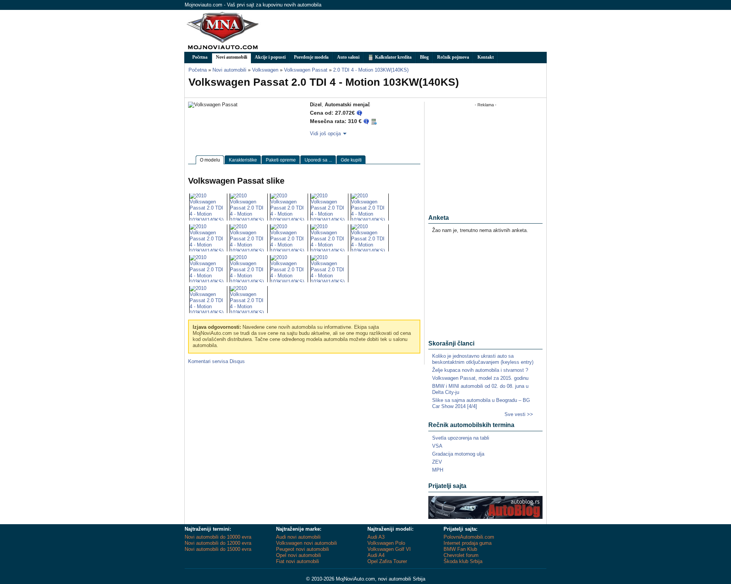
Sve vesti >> (518, 414)
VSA (437, 446)
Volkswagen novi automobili (306, 543)
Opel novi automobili (298, 555)
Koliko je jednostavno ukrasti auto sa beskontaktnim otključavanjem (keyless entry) (482, 359)
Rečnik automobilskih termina (471, 425)
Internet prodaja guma (468, 543)
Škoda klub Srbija (463, 561)
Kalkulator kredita (393, 57)
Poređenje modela (311, 57)
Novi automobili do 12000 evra (218, 543)
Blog (424, 57)
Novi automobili (231, 57)
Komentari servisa (216, 361)
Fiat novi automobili (297, 561)
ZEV (437, 462)
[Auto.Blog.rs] (485, 517)
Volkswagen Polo (386, 543)
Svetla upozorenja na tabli (460, 438)
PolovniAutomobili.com (469, 537)
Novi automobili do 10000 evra (218, 537)
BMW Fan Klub (460, 549)
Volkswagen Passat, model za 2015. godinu (480, 378)
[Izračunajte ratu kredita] (374, 121)
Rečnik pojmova (453, 57)
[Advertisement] (407, 31)
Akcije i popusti (270, 57)
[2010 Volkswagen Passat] (208, 220)
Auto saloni (348, 57)
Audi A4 (376, 555)
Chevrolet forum (461, 555)
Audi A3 (376, 537)
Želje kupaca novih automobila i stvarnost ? (480, 370)
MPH (437, 470)
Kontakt (485, 57)
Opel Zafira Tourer (387, 561)
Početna (199, 57)
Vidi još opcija (325, 133)
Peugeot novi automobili (302, 549)
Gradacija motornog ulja (458, 454)
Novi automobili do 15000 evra (218, 549)
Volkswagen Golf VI (389, 549)
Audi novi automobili (298, 537)
